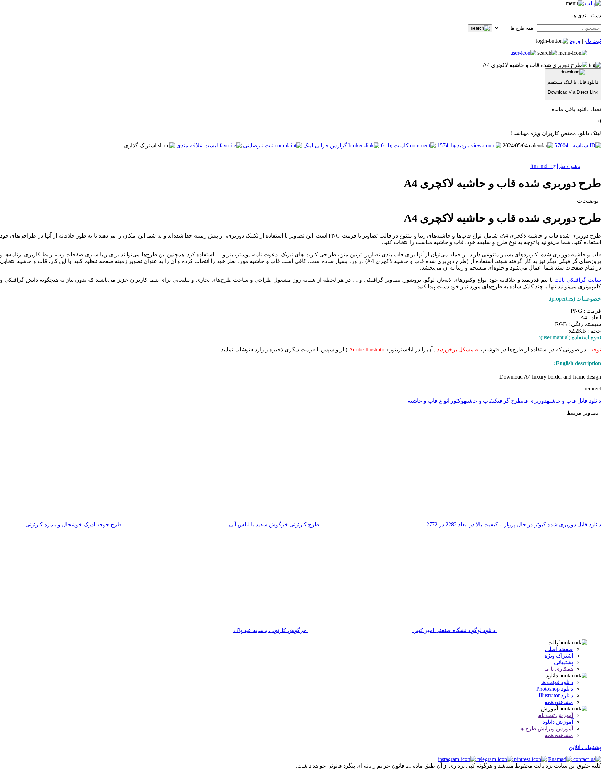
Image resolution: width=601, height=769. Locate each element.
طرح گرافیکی (507, 401)
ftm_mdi (539, 166)
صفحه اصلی (559, 649)
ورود (575, 41)
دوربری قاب (534, 401)
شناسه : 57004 (571, 145)
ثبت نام (592, 41)
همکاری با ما (558, 669)
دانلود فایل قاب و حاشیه (574, 401)
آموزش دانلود (558, 722)
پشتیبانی (563, 662)
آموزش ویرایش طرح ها (546, 728)
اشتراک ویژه (559, 656)
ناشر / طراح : (564, 166)
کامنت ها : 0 (394, 145)
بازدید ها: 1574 (453, 145)
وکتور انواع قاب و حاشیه (436, 401)
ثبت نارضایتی (258, 145)
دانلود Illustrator (556, 695)
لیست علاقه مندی (197, 145)
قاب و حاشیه (478, 401)
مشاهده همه (559, 702)
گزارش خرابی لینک (325, 145)
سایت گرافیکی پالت (577, 280)
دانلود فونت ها (557, 682)
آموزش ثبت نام (555, 715)
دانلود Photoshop (554, 689)
